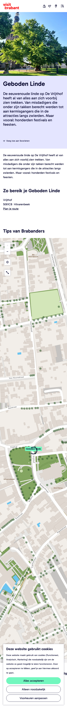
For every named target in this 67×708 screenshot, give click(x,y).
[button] (33, 450)
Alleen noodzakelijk (33, 689)
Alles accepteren (33, 680)
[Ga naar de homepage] (13, 6)
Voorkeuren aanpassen (33, 698)
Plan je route (11, 208)
